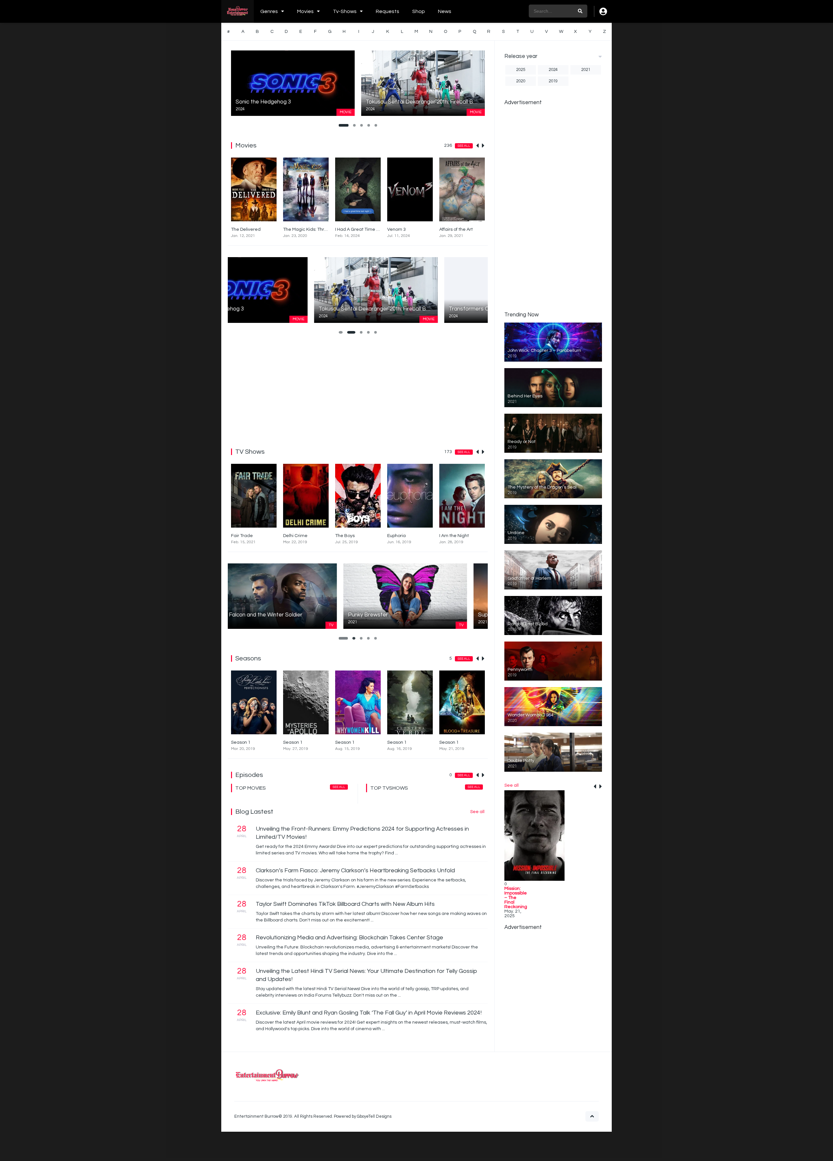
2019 (553, 81)
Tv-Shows (345, 11)
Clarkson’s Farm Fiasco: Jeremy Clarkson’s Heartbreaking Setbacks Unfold (355, 870)
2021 (585, 69)
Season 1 (241, 742)
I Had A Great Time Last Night (366, 229)
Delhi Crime (295, 535)
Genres (269, 11)
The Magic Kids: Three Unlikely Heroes (323, 229)
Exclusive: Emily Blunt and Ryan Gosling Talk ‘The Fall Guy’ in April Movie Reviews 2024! (369, 1013)
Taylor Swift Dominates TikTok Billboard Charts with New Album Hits (345, 904)
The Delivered (246, 229)
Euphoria (396, 535)
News (444, 11)
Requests (387, 11)
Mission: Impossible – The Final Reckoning (515, 897)
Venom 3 (396, 229)
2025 (520, 69)
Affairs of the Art (456, 229)
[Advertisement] (358, 389)
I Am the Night (454, 535)
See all (463, 145)
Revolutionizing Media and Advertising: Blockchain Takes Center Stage (349, 937)
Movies (305, 11)
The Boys (345, 535)
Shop (418, 11)
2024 (553, 69)
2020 (520, 81)
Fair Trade (242, 535)
